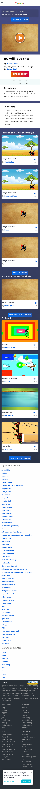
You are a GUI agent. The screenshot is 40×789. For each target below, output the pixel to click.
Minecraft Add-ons (8, 749)
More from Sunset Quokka (20, 315)
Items (4, 671)
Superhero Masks (8, 581)
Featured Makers (27, 720)
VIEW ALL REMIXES (20, 273)
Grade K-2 (5, 473)
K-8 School (25, 754)
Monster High (6, 538)
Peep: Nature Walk (8, 634)
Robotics (5, 662)
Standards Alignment (29, 757)
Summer (25, 727)
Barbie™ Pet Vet (7, 482)
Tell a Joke (5, 609)
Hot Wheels (6, 495)
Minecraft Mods (7, 754)
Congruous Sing (9, 347)
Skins (3, 668)
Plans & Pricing (27, 722)
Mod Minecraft (7, 507)
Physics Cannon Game (9, 594)
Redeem (24, 715)
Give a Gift (25, 713)
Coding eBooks (7, 725)
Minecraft (5, 658)
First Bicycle (8, 415)
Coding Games (7, 734)
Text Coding (6, 665)
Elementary (26, 742)
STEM (3, 628)
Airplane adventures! (9, 378)
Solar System (6, 597)
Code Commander (8, 554)
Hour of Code (6, 759)
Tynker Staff (12, 69)
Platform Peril (6, 563)
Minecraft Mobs (7, 744)
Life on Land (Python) (9, 566)
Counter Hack (6, 501)
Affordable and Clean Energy (12, 532)
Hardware (5, 643)
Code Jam (5, 757)
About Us (5, 710)
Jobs (3, 718)
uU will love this (8, 302)
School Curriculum (28, 737)
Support (4, 713)
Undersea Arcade (8, 616)
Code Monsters (7, 513)
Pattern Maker (7, 622)
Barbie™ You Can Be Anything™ (12, 485)
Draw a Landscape (8, 578)
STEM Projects (26, 764)
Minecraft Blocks (7, 747)
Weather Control (7, 516)
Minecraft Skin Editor (9, 742)
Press (3, 715)
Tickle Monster (7, 523)
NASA (4, 606)
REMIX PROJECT (20, 74)
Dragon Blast (6, 489)
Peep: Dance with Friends (10, 631)
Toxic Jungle (6, 504)
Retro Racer (6, 557)
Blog (3, 708)
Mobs (3, 677)
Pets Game (5, 544)
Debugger (5, 625)
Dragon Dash (6, 498)
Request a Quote (27, 767)
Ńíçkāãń (7, 381)
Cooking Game (7, 547)
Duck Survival (7, 412)
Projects (21, 12)
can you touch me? (9, 159)
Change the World (8, 550)
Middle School (27, 744)
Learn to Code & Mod (11, 648)
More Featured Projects (20, 458)
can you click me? (8, 227)
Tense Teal (8, 449)
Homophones (6, 588)
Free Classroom (27, 739)
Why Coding (26, 718)
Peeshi (6, 230)
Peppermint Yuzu (10, 196)
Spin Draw (5, 619)
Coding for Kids (10, 12)
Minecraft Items (7, 752)
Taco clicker (6, 446)
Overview (25, 708)
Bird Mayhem (6, 612)
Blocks (4, 674)
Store (3, 727)
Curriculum (25, 710)
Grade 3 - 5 (5, 476)
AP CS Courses (27, 749)
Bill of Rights (6, 637)
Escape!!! (5, 344)
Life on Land (6, 529)
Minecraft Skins (7, 739)
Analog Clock (6, 640)
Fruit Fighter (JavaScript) (10, 526)
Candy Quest (6, 492)
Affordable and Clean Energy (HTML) (14, 569)
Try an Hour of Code (11, 465)
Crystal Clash (6, 603)
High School (26, 747)
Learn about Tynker (20, 19)
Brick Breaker (6, 510)
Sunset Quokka (13, 64)
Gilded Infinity (9, 162)
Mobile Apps (6, 720)
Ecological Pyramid (8, 585)
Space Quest (6, 541)
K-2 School (25, 752)
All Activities (6, 470)
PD (23, 759)
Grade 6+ (5, 479)
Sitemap (4, 722)
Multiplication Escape (9, 591)
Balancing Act (6, 520)
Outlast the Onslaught (9, 560)
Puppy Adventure (8, 600)
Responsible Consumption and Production (16, 535)
